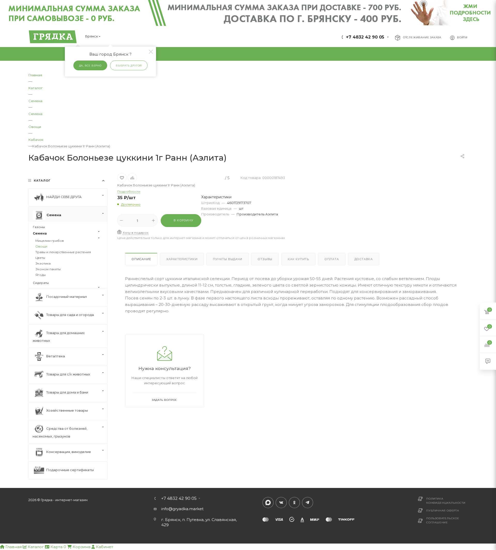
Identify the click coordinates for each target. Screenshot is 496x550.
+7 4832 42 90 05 (365, 37)
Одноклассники (294, 502)
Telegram (307, 502)
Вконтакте (281, 502)
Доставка (363, 259)
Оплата (331, 259)
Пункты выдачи (227, 259)
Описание (141, 259)
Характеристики (181, 259)
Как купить (298, 259)
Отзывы (265, 259)
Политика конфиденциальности (445, 500)
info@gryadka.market (182, 508)
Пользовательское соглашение (442, 520)
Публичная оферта (442, 510)
